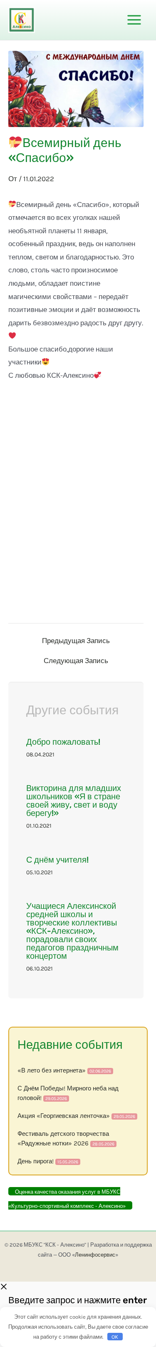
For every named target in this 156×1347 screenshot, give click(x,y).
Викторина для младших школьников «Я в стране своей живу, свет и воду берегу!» (73, 800)
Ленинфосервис (95, 1255)
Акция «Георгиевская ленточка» (63, 1116)
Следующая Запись (76, 660)
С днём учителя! (57, 860)
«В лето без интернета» (51, 1070)
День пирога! (35, 1161)
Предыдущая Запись (76, 640)
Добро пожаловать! (63, 742)
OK (114, 1337)
